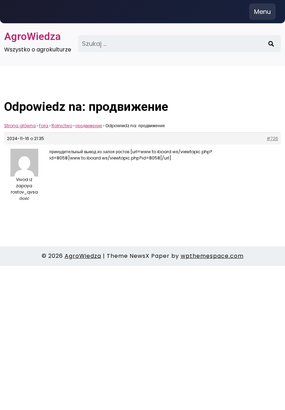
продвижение (88, 126)
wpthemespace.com (212, 256)
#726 (272, 138)
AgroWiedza (32, 36)
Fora (43, 126)
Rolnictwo (61, 126)
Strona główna (20, 126)
